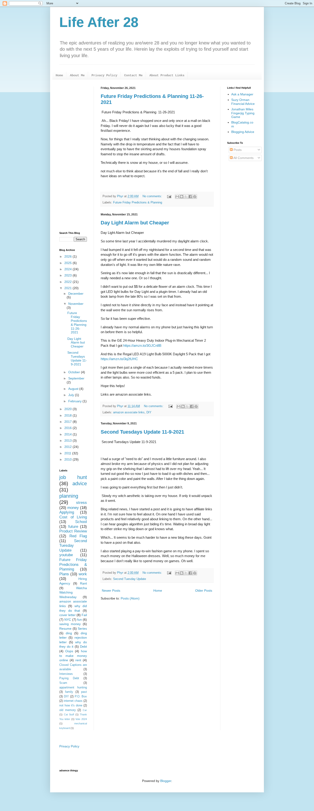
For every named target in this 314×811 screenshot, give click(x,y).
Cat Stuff (69, 714)
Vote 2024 (81, 719)
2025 (68, 263)
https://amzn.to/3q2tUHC (120, 359)
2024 (68, 269)
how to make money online (73, 655)
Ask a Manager (242, 94)
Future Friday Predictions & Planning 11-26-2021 (77, 322)
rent (78, 660)
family (69, 691)
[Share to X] (186, 196)
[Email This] (177, 196)
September (76, 378)
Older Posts (203, 590)
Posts (237, 150)
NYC (67, 619)
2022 (68, 282)
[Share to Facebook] (190, 196)
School (81, 522)
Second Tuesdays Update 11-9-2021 (142, 432)
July (71, 395)
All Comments (243, 158)
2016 (68, 428)
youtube (66, 555)
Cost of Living (73, 517)
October (74, 372)
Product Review (73, 531)
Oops (69, 651)
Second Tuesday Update (129, 579)
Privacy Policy (104, 75)
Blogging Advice (242, 132)
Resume (65, 628)
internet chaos (73, 700)
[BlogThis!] (181, 196)
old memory (67, 710)
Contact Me (133, 75)
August (73, 389)
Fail (84, 615)
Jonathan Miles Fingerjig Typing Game (242, 113)
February (75, 401)
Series (82, 628)
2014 (68, 434)
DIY (148, 412)
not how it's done (70, 705)
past (84, 691)
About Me (77, 75)
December (75, 293)
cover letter (67, 615)
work (83, 574)
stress (81, 502)
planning (68, 496)
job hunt (73, 477)
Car (85, 710)
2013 (68, 440)
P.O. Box (81, 696)
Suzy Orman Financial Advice (243, 102)
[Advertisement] (73, 155)
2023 (68, 275)
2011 (68, 453)
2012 (68, 447)
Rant (83, 583)
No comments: (153, 196)
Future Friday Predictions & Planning (137, 202)
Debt (83, 646)
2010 (68, 459)
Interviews (66, 674)
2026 (68, 256)
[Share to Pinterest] (194, 196)
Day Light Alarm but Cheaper (135, 223)
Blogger (165, 781)
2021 (68, 288)
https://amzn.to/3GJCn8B (142, 345)
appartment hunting (73, 687)
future (73, 526)
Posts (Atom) (130, 598)
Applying (66, 512)
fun (79, 619)
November (75, 304)
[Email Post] (169, 196)
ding (69, 633)
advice (79, 483)
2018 (68, 415)
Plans (64, 574)
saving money (70, 624)
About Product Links (166, 75)
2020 (68, 409)
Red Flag (78, 536)
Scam (63, 683)
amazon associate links (129, 412)
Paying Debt (69, 678)
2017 (68, 421)
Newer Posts (111, 590)
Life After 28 (98, 22)
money (73, 507)
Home (59, 75)
